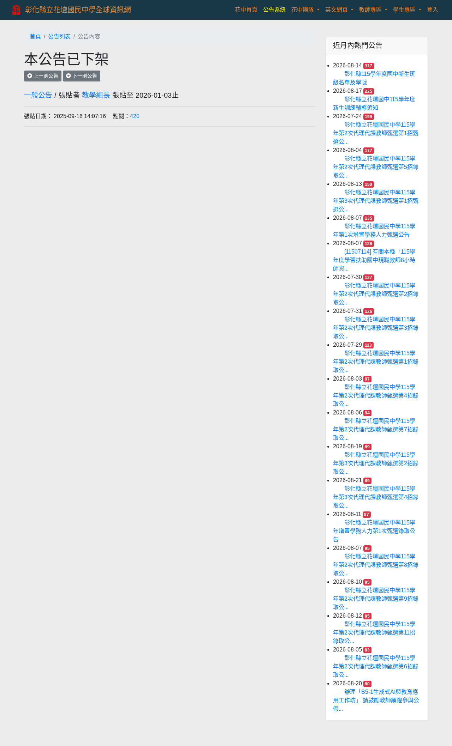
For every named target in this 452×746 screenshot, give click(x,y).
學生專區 (405, 10)
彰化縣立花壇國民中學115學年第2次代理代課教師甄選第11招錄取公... (374, 632)
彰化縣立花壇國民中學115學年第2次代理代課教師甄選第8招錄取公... (375, 564)
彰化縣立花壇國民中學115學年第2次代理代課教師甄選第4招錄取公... (375, 395)
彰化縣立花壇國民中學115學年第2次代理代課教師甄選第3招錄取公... (375, 327)
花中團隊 (303, 10)
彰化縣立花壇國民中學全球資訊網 (78, 10)
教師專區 (371, 10)
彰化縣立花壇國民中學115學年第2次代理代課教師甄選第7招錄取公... (375, 429)
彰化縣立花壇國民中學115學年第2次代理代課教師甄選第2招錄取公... (375, 294)
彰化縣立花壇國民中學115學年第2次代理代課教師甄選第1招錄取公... (375, 361)
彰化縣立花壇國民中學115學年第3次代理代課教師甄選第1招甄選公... (375, 200)
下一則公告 (84, 76)
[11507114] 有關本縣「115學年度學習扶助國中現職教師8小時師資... (374, 260)
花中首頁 (247, 9)
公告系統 (274, 10)
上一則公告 (45, 76)
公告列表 (59, 37)
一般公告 (38, 95)
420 (134, 116)
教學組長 (96, 95)
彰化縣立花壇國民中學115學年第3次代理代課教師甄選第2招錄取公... (375, 463)
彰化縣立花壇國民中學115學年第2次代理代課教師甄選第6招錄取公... (375, 666)
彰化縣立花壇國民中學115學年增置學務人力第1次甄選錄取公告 (374, 531)
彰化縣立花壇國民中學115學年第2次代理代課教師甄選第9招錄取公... (375, 598)
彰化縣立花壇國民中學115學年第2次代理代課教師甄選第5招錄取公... (375, 167)
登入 (432, 10)
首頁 (35, 37)
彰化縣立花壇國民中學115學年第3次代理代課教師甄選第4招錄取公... (375, 497)
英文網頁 (337, 10)
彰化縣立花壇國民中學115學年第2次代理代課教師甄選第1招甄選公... (375, 133)
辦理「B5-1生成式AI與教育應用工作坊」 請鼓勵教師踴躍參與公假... (376, 700)
